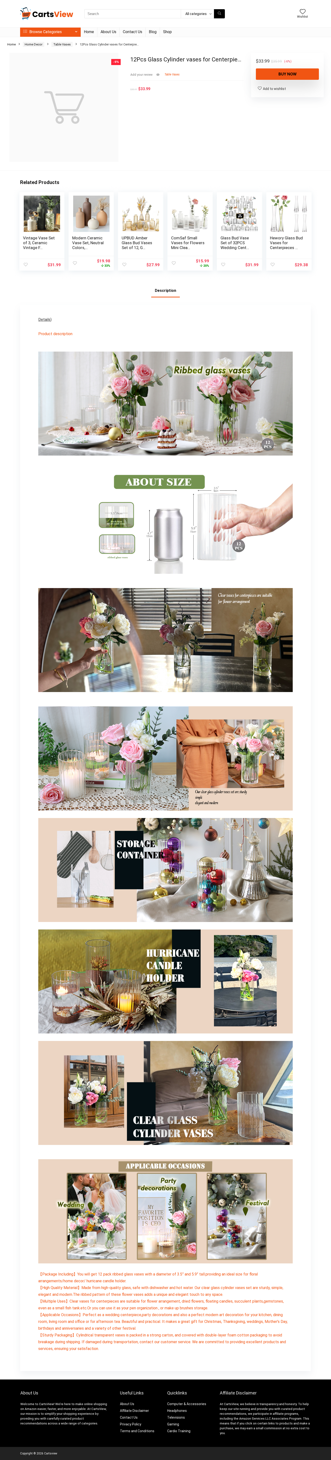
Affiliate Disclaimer (134, 1411)
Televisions (176, 1417)
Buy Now (287, 74)
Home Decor (33, 44)
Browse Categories (45, 31)
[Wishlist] (303, 12)
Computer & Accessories (186, 1404)
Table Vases (62, 44)
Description (165, 290)
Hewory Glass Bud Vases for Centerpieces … (286, 243)
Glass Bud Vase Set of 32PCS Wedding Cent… (235, 243)
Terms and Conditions (137, 1431)
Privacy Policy (130, 1424)
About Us (108, 31)
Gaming (173, 1424)
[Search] (219, 13)
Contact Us (132, 31)
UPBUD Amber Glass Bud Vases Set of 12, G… (137, 243)
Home (89, 31)
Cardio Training (178, 1431)
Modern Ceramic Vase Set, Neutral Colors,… (88, 243)
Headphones (177, 1411)
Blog (153, 31)
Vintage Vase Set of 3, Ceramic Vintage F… (39, 243)
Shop (167, 31)
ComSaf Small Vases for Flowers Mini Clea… (188, 243)
